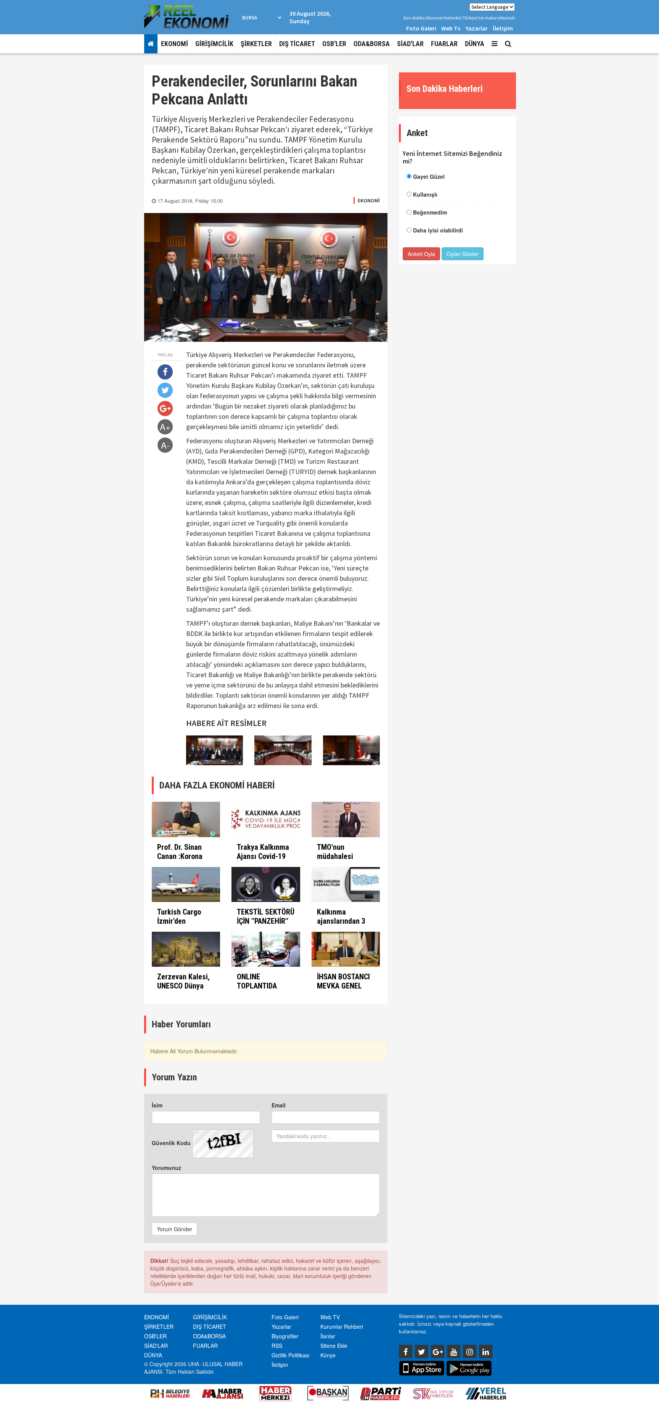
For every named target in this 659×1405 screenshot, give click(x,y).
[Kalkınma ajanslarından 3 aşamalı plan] (346, 884)
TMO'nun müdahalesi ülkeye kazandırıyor (336, 861)
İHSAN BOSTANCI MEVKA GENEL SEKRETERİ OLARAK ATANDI (343, 990)
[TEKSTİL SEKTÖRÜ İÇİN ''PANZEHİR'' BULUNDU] (265, 884)
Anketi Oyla (421, 254)
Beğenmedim (430, 212)
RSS (277, 1345)
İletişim (503, 28)
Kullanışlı (425, 194)
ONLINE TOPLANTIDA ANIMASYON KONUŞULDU (257, 990)
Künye (328, 1355)
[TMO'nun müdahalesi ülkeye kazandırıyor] (346, 819)
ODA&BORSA (372, 44)
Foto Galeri (421, 28)
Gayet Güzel (429, 176)
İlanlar (327, 1336)
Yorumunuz (166, 1167)
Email (279, 1105)
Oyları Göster (463, 254)
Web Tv (451, 28)
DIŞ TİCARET (297, 44)
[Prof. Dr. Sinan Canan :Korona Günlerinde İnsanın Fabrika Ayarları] (186, 819)
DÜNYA (474, 44)
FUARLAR (444, 44)
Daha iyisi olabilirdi (438, 230)
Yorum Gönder (174, 1229)
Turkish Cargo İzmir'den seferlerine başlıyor (179, 925)
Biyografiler (285, 1336)
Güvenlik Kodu (171, 1143)
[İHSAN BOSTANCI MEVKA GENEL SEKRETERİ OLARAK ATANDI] (346, 949)
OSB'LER (334, 44)
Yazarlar (477, 28)
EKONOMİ (174, 44)
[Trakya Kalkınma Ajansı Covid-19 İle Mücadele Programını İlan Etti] (265, 819)
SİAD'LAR (410, 44)
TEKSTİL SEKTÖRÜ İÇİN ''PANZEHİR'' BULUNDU (265, 921)
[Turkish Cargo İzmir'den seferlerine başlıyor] (186, 884)
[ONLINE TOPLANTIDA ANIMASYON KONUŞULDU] (265, 949)
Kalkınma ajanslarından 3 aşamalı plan (341, 921)
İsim (157, 1105)
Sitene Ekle (333, 1345)
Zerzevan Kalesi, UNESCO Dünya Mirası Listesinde (184, 986)
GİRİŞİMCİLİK (214, 44)
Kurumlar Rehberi (341, 1326)
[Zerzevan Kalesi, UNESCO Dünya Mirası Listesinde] (186, 949)
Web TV (330, 1317)
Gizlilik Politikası (290, 1355)
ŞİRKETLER (256, 44)
